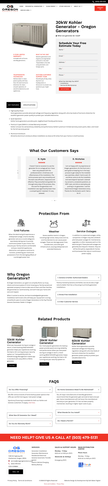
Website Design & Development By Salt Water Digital (82, 480)
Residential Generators (33, 6)
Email (61, 56)
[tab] (13, 105)
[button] (54, 198)
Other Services (64, 6)
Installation (64, 83)
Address (62, 62)
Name (61, 49)
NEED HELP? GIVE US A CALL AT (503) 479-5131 (54, 437)
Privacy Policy (60, 484)
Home (21, 6)
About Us (77, 6)
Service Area (25, 10)
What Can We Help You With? (69, 81)
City (60, 68)
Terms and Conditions (50, 484)
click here (31, 403)
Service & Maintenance (68, 85)
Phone (61, 75)
